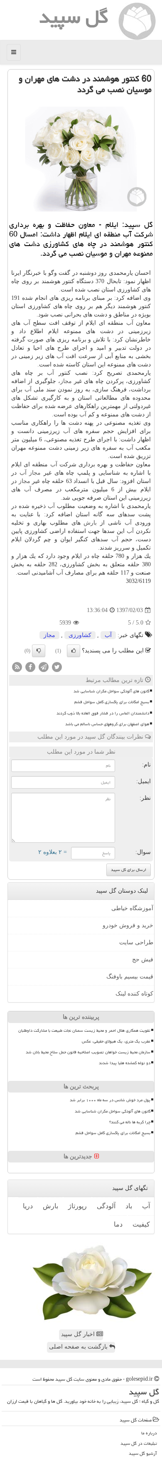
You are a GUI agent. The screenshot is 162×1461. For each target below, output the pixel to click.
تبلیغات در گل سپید (138, 1443)
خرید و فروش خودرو (128, 925)
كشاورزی (80, 635)
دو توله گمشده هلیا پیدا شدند (124, 1063)
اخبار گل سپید (78, 1334)
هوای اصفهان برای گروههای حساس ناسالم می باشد (107, 724)
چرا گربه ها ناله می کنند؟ (129, 1122)
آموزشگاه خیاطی (132, 908)
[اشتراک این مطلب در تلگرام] (43, 667)
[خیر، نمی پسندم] (38, 651)
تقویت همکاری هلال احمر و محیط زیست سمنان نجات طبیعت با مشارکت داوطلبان (84, 1030)
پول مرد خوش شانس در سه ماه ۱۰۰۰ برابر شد (110, 1100)
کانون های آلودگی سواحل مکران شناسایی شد (111, 691)
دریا (28, 1206)
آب (129, 323)
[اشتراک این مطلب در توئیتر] (57, 667)
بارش (90, 523)
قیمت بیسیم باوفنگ (129, 976)
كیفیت (141, 1224)
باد (128, 1206)
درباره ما (149, 1433)
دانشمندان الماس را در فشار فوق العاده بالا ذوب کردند (102, 713)
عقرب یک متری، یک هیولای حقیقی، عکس (116, 1041)
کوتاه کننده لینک (134, 994)
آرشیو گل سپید (143, 1453)
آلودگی (106, 1206)
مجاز (66, 381)
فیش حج (142, 959)
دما (118, 1224)
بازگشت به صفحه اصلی (79, 1347)
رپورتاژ (77, 1206)
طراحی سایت (136, 942)
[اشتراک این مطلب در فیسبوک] (30, 667)
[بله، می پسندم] (73, 651)
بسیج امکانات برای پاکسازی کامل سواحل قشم (111, 702)
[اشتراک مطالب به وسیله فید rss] (17, 667)
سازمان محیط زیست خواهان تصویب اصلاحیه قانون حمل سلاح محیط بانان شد (88, 1052)
